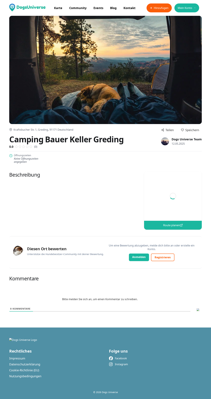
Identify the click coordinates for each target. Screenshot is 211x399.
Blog (113, 8)
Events (98, 8)
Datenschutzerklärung (24, 364)
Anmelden (139, 257)
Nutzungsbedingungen (25, 376)
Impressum (17, 358)
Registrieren (163, 257)
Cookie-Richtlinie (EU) (24, 370)
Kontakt (129, 8)
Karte (58, 8)
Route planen (171, 225)
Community (78, 8)
